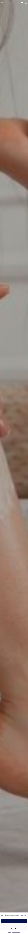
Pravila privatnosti (16, 932)
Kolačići (9, 932)
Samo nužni (14, 925)
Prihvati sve (14, 921)
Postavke (14, 929)
